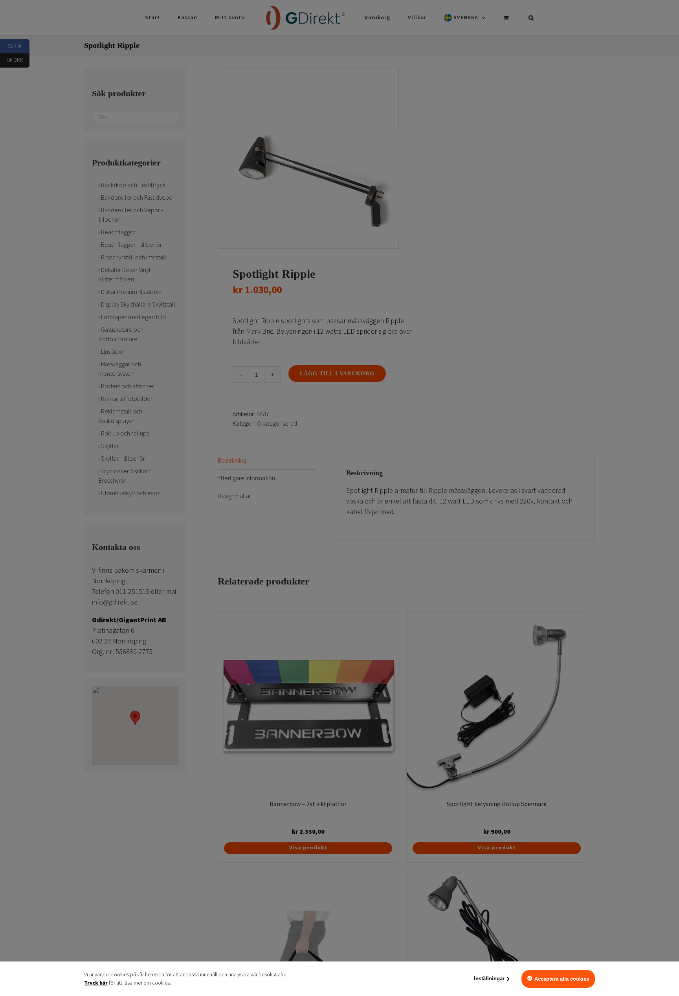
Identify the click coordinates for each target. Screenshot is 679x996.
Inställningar (489, 978)
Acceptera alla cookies (561, 979)
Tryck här (96, 983)
